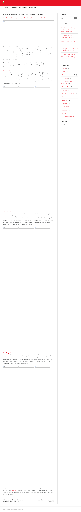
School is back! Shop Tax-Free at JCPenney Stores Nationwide (68, 43)
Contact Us (23, 7)
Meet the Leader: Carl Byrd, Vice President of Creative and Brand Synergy (69, 29)
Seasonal (50, 18)
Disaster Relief (66, 87)
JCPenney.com (35, 18)
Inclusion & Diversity (68, 93)
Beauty (64, 68)
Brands (64, 71)
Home (6, 7)
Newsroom (32, 7)
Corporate (65, 78)
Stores (64, 113)
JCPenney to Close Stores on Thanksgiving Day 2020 (13, 501)
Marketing (43, 18)
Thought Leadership (68, 116)
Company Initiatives (67, 75)
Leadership (65, 100)
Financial (64, 90)
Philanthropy (65, 106)
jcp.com (14, 67)
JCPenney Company (11, 18)
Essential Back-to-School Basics (45, 501)
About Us (14, 7)
